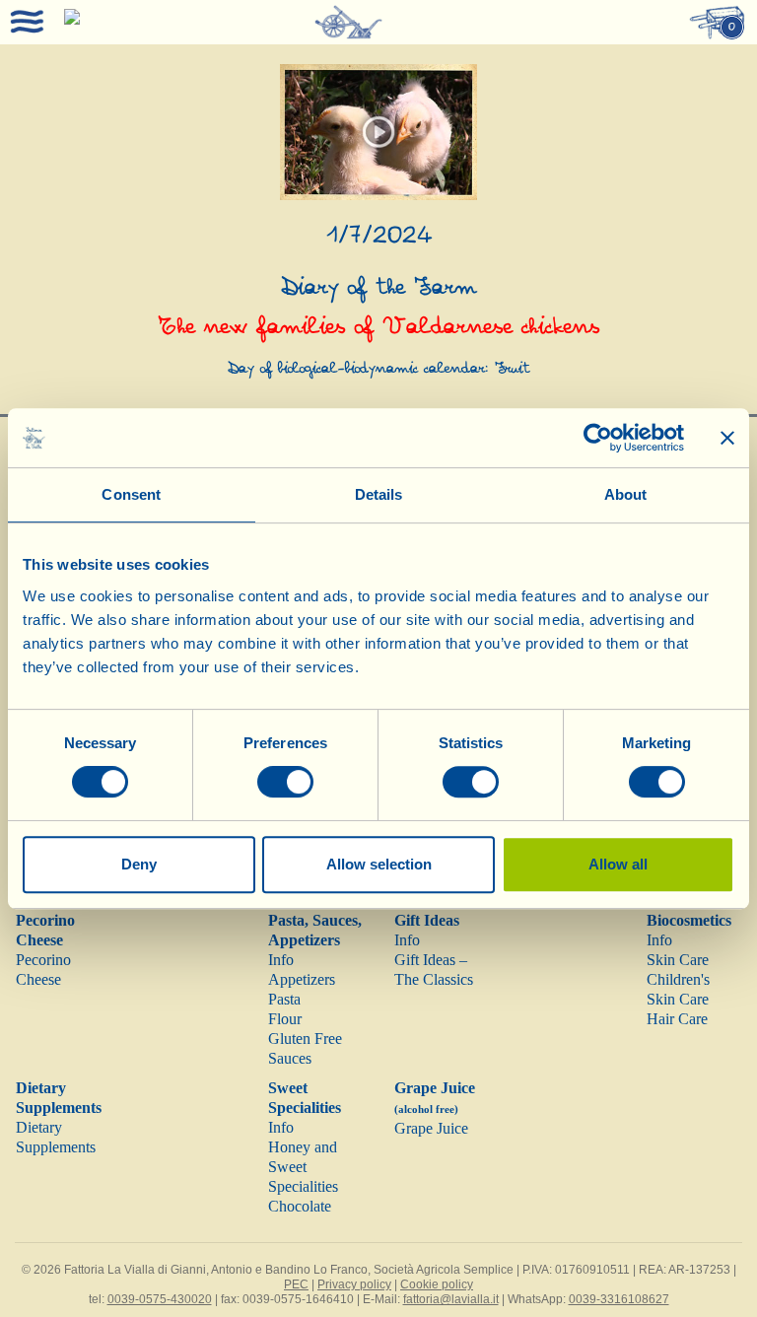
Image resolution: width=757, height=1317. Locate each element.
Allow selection (379, 864)
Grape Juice (431, 1128)
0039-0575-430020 (159, 1299)
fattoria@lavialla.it (451, 1299)
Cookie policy (436, 1284)
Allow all (618, 864)
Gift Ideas (426, 920)
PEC (296, 1284)
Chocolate (299, 1206)
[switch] (285, 781)
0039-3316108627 (619, 1299)
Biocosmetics (689, 920)
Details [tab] (379, 494)
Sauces (289, 1058)
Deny (139, 864)
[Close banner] (727, 438)
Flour (285, 1018)
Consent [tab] (131, 494)
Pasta (284, 999)
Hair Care (677, 1018)
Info (281, 959)
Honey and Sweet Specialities (303, 1167)
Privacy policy (354, 1284)
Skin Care (678, 959)
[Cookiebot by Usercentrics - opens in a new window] (598, 437)
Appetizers (301, 979)
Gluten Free (305, 1038)
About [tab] (626, 494)
